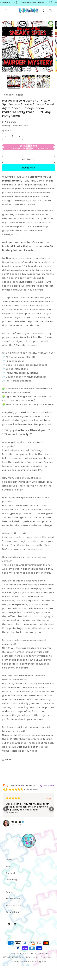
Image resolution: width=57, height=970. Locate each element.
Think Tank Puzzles (24, 953)
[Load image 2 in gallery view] (28, 81)
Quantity (6, 130)
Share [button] (8, 759)
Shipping (6, 126)
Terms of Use (13, 898)
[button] (6, 11)
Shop (8, 866)
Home (9, 859)
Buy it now (28, 167)
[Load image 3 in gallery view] (43, 81)
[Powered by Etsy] (48, 798)
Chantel (16, 822)
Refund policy (32, 957)
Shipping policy (39, 961)
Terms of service (21, 961)
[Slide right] (54, 82)
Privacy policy (47, 957)
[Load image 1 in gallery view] (13, 81)
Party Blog (11, 879)
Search (10, 892)
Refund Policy (13, 912)
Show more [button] (12, 812)
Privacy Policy (13, 905)
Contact (10, 873)
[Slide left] (3, 82)
